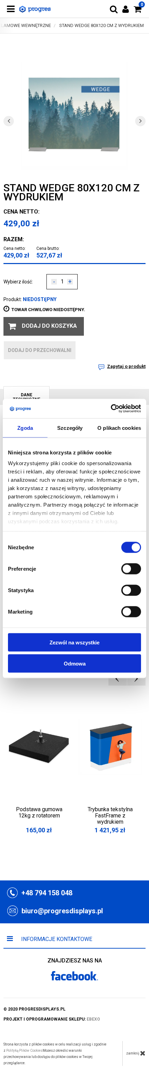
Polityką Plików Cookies (24, 1050)
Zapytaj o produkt (126, 366)
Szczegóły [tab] (69, 428)
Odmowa (75, 663)
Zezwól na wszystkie (74, 642)
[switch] (131, 568)
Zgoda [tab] (25, 428)
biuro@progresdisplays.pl (62, 911)
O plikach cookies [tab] (119, 428)
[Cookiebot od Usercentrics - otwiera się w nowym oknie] (110, 408)
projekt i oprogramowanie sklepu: (51, 1019)
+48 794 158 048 (46, 893)
